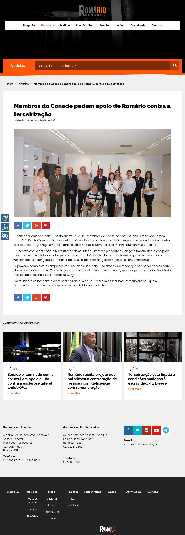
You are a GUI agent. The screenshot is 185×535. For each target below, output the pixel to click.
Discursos (32, 509)
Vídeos (52, 518)
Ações (120, 25)
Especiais (32, 515)
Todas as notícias (32, 500)
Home (10, 84)
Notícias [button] (46, 25)
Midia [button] (63, 25)
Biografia (29, 25)
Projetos (104, 25)
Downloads (137, 25)
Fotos (51, 505)
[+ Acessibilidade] (5, 236)
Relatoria (73, 505)
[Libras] (5, 218)
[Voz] (5, 227)
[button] (18, 225)
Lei (73, 498)
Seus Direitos (84, 25)
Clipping (52, 498)
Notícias (24, 84)
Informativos (51, 511)
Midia (51, 492)
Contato (157, 25)
